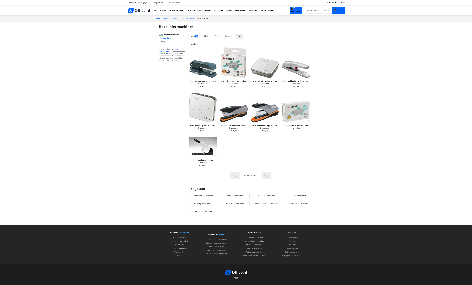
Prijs (217, 36)
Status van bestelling (254, 245)
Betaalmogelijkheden (254, 252)
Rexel (177, 49)
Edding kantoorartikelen (216, 239)
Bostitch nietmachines (235, 203)
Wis (239, 36)
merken (220, 234)
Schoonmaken (218, 10)
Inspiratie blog (292, 237)
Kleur (206, 36)
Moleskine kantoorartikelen (216, 254)
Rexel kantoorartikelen (203, 195)
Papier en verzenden (176, 10)
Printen (229, 10)
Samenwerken (292, 248)
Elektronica (191, 10)
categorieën (184, 232)
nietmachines (164, 51)
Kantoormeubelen (204, 10)
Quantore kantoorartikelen (216, 243)
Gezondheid (253, 10)
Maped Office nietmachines (266, 203)
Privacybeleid (287, 256)
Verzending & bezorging (254, 241)
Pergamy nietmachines (203, 203)
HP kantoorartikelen (216, 246)
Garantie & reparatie (254, 248)
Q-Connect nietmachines (298, 203)
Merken (271, 10)
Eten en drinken (240, 10)
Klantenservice (332, 3)
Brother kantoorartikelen (216, 250)
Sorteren (228, 36)
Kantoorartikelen (160, 10)
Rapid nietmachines (235, 195)
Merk (194, 36)
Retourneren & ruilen (254, 237)
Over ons (292, 245)
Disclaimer (298, 256)
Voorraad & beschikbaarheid (254, 256)
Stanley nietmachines (203, 211)
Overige (263, 10)
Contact (342, 3)
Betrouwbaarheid (292, 252)
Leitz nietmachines (298, 195)
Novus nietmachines (266, 195)
